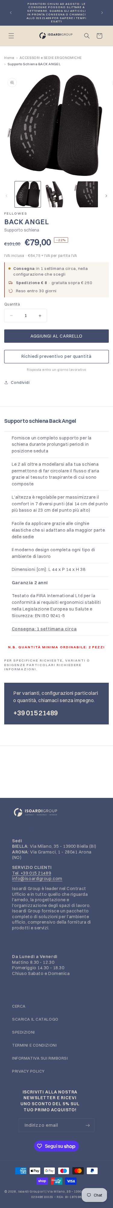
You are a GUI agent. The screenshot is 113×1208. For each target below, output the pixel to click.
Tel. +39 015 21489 (31, 873)
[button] (11, 36)
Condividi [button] (20, 382)
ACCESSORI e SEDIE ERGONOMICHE (51, 58)
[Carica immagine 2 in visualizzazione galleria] (56, 194)
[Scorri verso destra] (106, 195)
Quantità (12, 304)
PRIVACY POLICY (28, 1071)
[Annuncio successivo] (102, 12)
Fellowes (15, 213)
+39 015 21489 (35, 713)
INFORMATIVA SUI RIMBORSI (40, 1058)
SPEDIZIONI (23, 1032)
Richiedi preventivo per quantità (56, 356)
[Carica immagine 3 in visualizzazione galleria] (85, 194)
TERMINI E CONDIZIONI (34, 1045)
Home (9, 58)
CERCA (19, 1006)
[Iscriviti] (88, 1125)
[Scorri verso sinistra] (6, 195)
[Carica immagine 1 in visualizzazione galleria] (28, 194)
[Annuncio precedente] (10, 12)
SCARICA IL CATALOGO (35, 1019)
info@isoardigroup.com (37, 878)
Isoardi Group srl (31, 1191)
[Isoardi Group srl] (56, 812)
